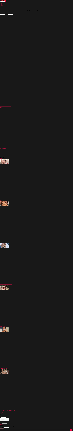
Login (0, 424)
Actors (1, 4)
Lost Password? (2, 424)
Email (0, 417)
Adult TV (2, 3)
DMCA (2, 413)
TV (0, 15)
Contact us (2, 412)
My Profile (2, 5)
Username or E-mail (2, 427)
